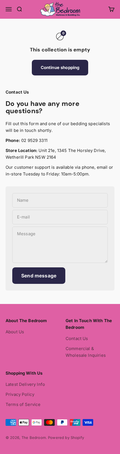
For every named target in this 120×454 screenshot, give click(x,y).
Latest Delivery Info (25, 384)
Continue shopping (60, 67)
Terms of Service (23, 404)
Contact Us (77, 338)
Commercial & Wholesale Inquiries (86, 352)
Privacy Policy (20, 394)
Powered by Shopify (66, 437)
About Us (15, 331)
